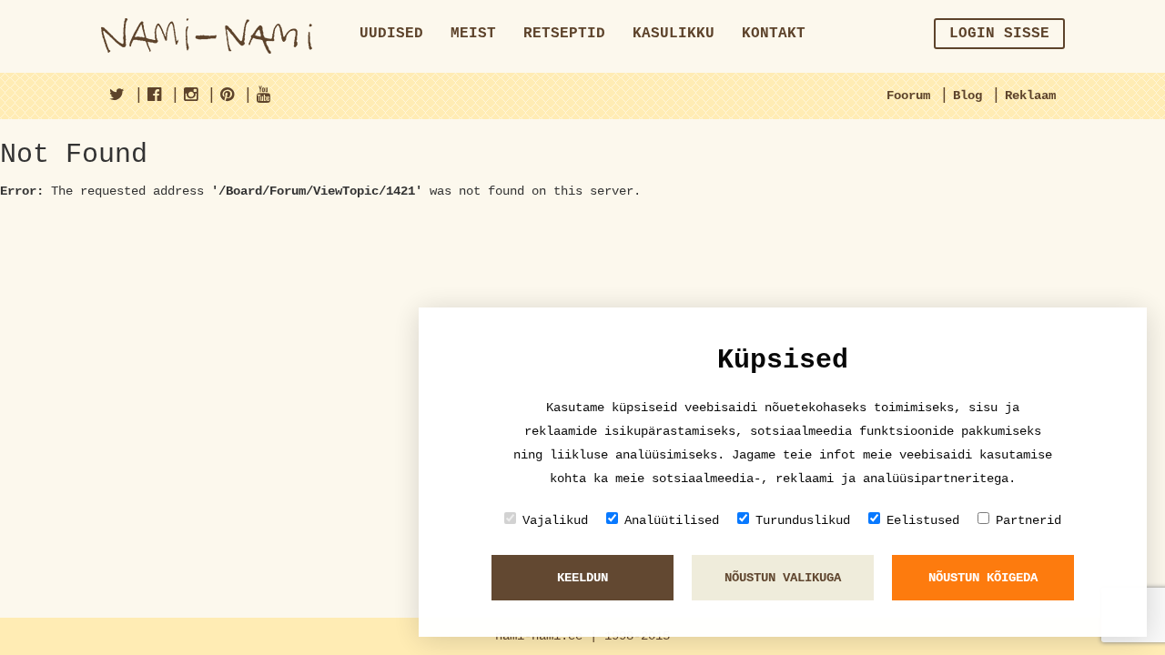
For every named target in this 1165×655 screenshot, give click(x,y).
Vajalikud (555, 520)
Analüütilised (671, 520)
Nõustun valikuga (782, 577)
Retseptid (564, 33)
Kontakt (773, 33)
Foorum (908, 95)
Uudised (391, 33)
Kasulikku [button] (673, 33)
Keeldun (582, 577)
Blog (967, 95)
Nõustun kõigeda (983, 577)
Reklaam (1030, 95)
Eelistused (922, 520)
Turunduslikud (802, 520)
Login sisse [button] (999, 33)
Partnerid (1028, 520)
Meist (473, 33)
